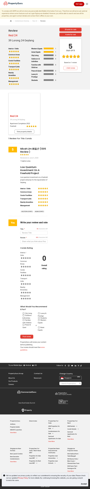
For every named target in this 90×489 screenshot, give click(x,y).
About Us (11, 378)
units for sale (70, 29)
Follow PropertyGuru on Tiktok (81, 365)
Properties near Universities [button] (53, 457)
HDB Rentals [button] (71, 426)
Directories (33, 421)
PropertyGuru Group (15, 373)
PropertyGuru (15, 421)
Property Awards (63, 393)
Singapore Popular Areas (72, 449)
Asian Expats (41, 329)
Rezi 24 (12, 35)
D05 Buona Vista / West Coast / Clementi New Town (73, 461)
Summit (26, 403)
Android (28, 365)
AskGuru (12, 424)
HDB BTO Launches (16, 430)
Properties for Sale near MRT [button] (35, 457)
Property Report (63, 402)
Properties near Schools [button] (53, 462)
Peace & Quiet (26, 326)
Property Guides (15, 427)
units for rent (70, 34)
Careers (11, 384)
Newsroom (37, 378)
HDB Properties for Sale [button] (54, 427)
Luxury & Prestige (42, 314)
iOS (35, 365)
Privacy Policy (23, 478)
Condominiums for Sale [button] (54, 432)
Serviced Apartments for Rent (72, 434)
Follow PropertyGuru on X (78, 365)
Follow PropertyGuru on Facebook (65, 365)
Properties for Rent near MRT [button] (35, 462)
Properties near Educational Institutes (54, 450)
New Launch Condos (16, 454)
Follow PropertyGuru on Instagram (68, 365)
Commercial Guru (26, 392)
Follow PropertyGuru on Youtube (71, 365)
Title (21, 229)
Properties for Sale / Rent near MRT (35, 450)
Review (22, 238)
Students (43, 318)
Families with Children (27, 321)
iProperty (26, 410)
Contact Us (38, 373)
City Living (28, 313)
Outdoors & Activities (27, 317)
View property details (24, 131)
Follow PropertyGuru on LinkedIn (75, 365)
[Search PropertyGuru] (80, 383)
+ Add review (70, 68)
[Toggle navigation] (87, 4)
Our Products (13, 381)
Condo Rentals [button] (72, 429)
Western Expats (42, 321)
